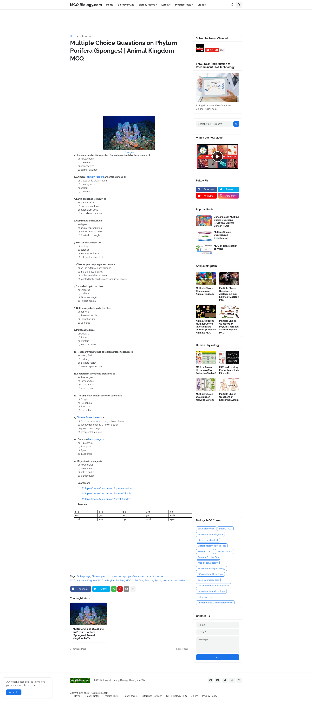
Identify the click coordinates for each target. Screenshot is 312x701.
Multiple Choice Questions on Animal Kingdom (106, 499)
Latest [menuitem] (165, 4)
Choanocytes (99, 576)
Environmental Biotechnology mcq (215, 602)
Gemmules (138, 576)
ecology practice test (208, 580)
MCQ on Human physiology (211, 568)
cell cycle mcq (205, 597)
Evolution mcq (205, 551)
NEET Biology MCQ (176, 696)
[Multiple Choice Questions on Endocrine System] (229, 384)
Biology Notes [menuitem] (146, 4)
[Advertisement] (149, 21)
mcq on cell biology (208, 563)
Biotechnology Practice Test (212, 546)
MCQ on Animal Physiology (211, 591)
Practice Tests (111, 696)
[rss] (239, 680)
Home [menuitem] (109, 4)
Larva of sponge (154, 576)
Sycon (158, 580)
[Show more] (133, 589)
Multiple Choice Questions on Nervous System (205, 397)
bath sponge (94, 439)
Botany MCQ (225, 528)
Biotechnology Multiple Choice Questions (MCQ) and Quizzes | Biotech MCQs (226, 221)
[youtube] (218, 680)
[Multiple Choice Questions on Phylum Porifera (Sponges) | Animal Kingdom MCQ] (88, 614)
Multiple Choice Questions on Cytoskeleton (222, 235)
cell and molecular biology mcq (213, 585)
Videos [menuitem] (202, 4)
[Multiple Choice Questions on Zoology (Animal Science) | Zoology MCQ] (229, 278)
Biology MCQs (130, 696)
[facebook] (210, 680)
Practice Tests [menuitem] (183, 4)
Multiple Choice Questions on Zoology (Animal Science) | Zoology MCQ (229, 294)
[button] (232, 5)
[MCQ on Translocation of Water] (204, 249)
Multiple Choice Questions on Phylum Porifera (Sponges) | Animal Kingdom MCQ (88, 634)
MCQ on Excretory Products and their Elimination (229, 370)
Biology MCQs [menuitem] (126, 4)
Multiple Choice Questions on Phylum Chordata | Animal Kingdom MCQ (229, 327)
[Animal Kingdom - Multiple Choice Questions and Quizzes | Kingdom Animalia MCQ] (206, 311)
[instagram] (232, 680)
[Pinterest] (120, 589)
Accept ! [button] (13, 692)
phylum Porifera (95, 177)
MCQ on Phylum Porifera (111, 580)
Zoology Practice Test (208, 557)
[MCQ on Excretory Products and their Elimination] (229, 357)
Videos (194, 696)
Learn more (30, 685)
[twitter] (225, 680)
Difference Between (152, 696)
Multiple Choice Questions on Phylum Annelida (107, 488)
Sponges (129, 152)
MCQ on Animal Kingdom (83, 580)
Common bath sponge (119, 576)
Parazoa (149, 580)
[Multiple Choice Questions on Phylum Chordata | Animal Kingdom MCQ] (229, 311)
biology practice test (208, 540)
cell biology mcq (206, 528)
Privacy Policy (209, 696)
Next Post (181, 649)
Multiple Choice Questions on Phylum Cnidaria (106, 493)
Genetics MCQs (224, 551)
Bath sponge (85, 36)
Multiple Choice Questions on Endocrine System (229, 397)
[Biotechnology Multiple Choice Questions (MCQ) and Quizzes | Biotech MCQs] (204, 220)
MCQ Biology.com (86, 4)
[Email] (126, 589)
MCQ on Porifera (134, 580)
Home (73, 36)
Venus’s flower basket (88, 417)
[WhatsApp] (114, 589)
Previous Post (79, 649)
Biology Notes (91, 696)
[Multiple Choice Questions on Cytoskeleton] (204, 236)
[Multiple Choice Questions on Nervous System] (206, 384)
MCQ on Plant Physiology (210, 574)
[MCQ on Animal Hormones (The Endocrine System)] (206, 357)
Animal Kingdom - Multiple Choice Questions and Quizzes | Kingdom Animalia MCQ (206, 327)
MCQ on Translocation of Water (225, 247)
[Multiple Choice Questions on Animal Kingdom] (206, 278)
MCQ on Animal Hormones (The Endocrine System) (206, 370)
